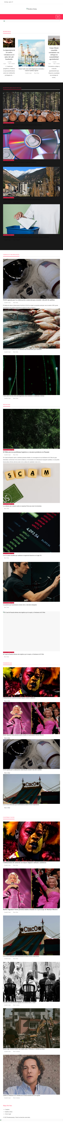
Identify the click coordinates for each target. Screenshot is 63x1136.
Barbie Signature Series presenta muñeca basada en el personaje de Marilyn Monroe (23, 735)
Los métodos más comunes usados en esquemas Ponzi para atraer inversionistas (22, 506)
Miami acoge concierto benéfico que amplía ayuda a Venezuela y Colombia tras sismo (24, 1049)
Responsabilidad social (8, 122)
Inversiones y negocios (8, 449)
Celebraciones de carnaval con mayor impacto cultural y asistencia (19, 697)
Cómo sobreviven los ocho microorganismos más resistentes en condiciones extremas (23, 395)
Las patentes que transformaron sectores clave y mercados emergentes (20, 604)
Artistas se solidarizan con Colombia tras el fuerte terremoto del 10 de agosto (21, 1095)
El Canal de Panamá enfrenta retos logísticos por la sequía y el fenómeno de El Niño (23, 654)
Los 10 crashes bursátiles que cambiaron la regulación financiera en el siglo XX (22, 555)
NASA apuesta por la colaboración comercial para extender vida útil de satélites (29, 300)
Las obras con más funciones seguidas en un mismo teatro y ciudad (19, 1002)
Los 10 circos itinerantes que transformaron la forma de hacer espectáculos (21, 804)
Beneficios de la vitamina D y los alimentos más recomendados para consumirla (22, 349)
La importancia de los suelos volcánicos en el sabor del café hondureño (9, 54)
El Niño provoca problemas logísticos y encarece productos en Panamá (26, 452)
